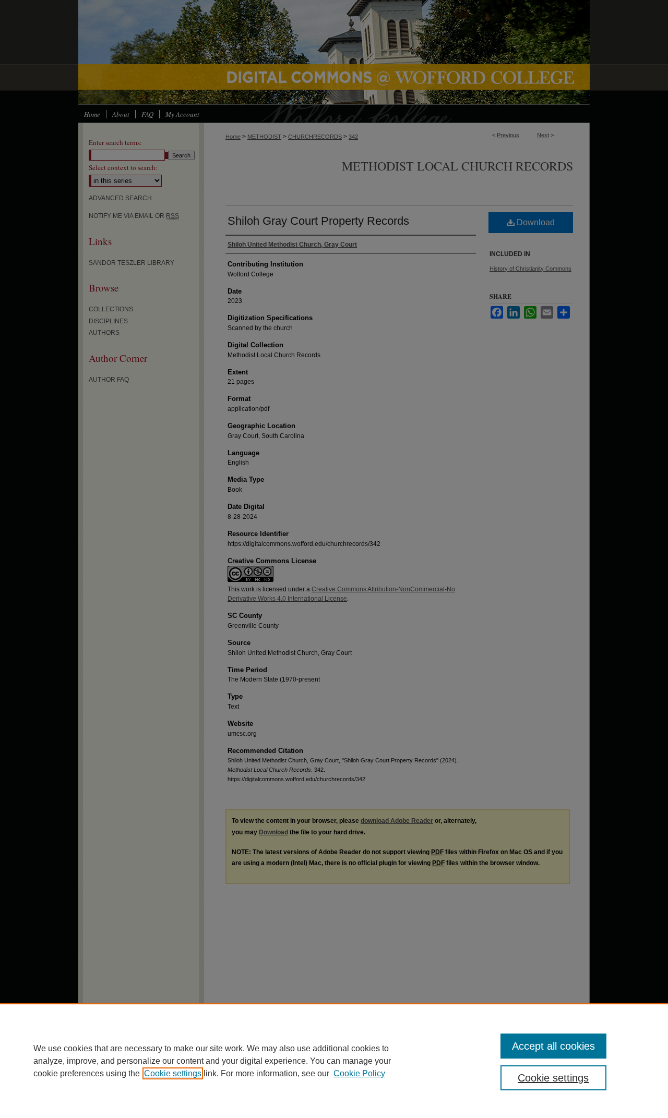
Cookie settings (172, 1073)
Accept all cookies (553, 1046)
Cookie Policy (359, 1073)
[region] (334, 1060)
